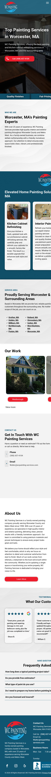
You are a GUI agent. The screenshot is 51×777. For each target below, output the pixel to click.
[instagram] (16, 766)
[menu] (47, 2)
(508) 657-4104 (16, 455)
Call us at (41, 705)
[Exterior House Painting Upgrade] (25, 375)
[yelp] (24, 766)
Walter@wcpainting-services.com (24, 465)
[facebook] (7, 766)
